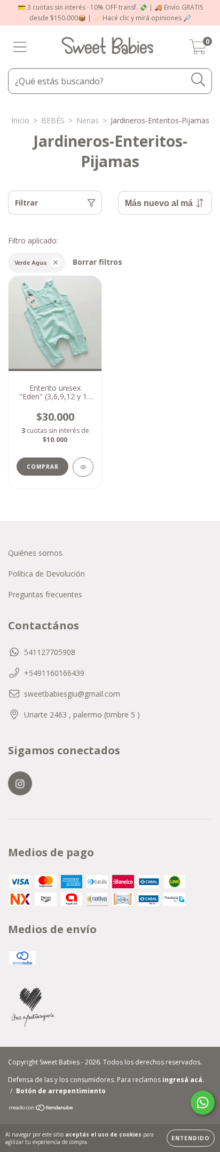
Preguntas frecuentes (45, 594)
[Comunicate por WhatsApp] (203, 1103)
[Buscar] (198, 79)
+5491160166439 (54, 673)
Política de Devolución (46, 574)
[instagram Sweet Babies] (20, 783)
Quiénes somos (35, 553)
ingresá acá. (183, 1079)
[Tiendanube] (41, 1109)
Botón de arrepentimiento (61, 1090)
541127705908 (49, 652)
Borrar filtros (97, 262)
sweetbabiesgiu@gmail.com (72, 694)
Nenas (87, 120)
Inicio (20, 120)
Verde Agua (30, 262)
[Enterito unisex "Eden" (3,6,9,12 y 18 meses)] (83, 467)
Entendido (190, 1138)
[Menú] (20, 47)
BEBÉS (53, 120)
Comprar (43, 466)
